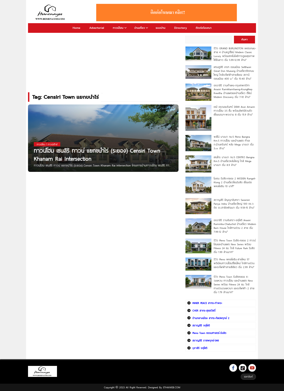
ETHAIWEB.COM (171, 387)
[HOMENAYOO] (51, 12)
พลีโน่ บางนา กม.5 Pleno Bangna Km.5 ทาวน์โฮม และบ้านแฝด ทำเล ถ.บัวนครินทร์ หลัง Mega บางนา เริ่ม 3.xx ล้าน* (234, 142)
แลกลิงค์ (248, 376)
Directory (180, 28)
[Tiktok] (243, 368)
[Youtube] (252, 368)
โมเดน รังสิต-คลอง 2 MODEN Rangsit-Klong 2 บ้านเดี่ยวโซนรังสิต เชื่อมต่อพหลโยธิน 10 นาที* (235, 182)
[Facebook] (233, 368)
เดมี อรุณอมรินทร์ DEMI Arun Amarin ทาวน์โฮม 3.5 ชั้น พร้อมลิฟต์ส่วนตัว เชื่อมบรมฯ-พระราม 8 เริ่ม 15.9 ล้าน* (234, 110)
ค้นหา (244, 39)
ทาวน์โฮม (118, 28)
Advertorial (96, 28)
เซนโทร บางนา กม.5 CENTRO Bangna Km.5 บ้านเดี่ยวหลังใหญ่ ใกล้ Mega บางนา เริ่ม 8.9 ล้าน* (234, 161)
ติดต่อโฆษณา (204, 28)
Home (76, 28)
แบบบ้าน (160, 28)
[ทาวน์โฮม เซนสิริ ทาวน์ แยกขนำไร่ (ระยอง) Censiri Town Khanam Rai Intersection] (103, 138)
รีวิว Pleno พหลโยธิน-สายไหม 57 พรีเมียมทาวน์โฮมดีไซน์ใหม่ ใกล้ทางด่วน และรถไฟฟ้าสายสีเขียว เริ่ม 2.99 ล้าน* (234, 263)
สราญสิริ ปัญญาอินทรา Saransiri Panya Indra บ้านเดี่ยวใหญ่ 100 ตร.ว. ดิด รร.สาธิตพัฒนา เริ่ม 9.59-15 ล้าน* (234, 203)
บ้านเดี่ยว (139, 28)
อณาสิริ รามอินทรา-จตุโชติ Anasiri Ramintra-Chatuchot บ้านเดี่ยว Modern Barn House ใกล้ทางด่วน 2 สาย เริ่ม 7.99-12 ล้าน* (235, 226)
